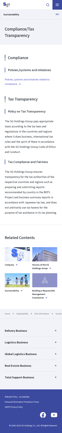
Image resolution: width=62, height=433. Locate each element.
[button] (31, 330)
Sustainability (22, 313)
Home (7, 313)
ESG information (41, 313)
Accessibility (24, 396)
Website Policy (11, 396)
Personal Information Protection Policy (22, 401)
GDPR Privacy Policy (14, 407)
